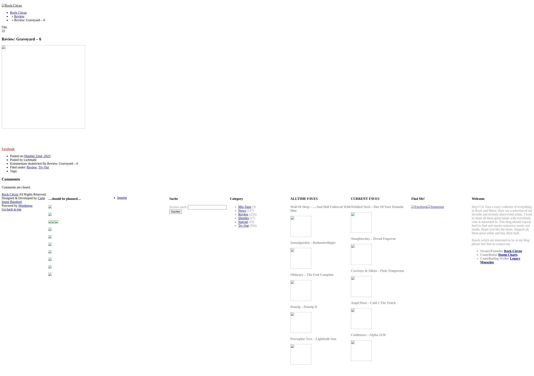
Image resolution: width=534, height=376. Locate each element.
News (242, 210)
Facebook (8, 149)
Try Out (43, 167)
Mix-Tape (244, 207)
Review (19, 16)
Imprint (122, 197)
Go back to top (11, 209)
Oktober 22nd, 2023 (37, 156)
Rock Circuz (18, 12)
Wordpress (25, 205)
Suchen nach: (178, 207)
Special (243, 222)
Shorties (243, 218)
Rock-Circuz (513, 251)
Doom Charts (508, 254)
